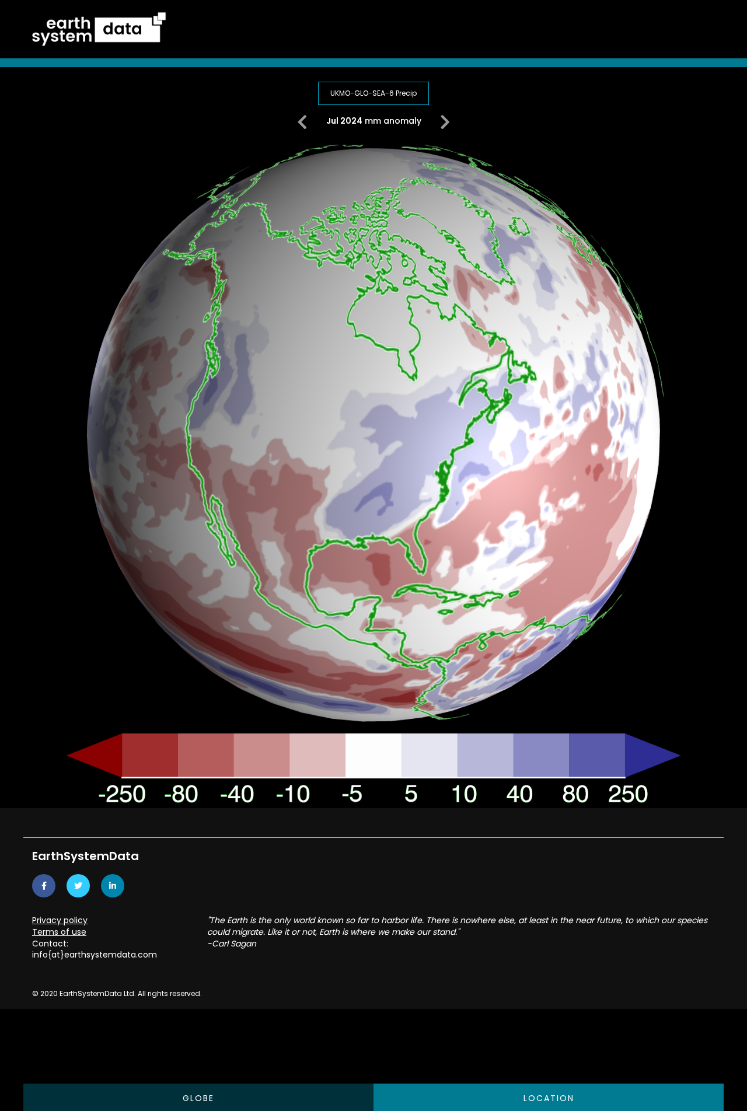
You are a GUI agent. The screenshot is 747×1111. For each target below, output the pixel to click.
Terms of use (59, 932)
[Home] (99, 28)
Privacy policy (60, 920)
